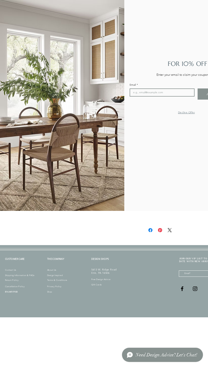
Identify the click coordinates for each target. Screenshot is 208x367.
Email (134, 84)
